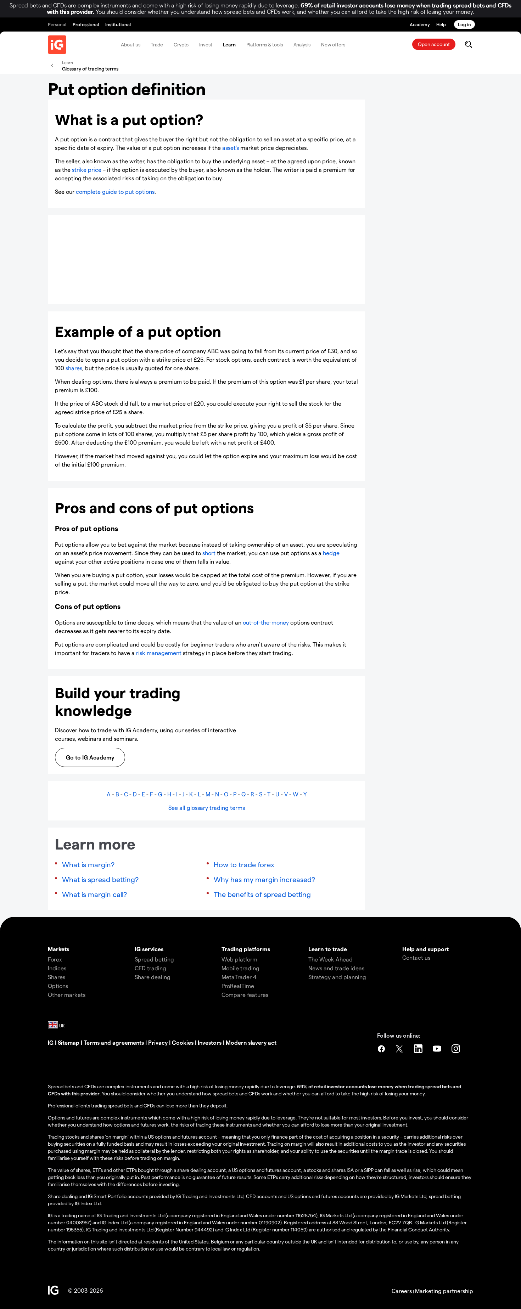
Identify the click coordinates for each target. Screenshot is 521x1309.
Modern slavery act (251, 1042)
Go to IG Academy (90, 757)
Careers (402, 1290)
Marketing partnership (444, 1290)
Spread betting (154, 959)
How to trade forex (244, 864)
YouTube (437, 1048)
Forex (55, 959)
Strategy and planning (337, 977)
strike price (86, 169)
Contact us (416, 957)
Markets (58, 949)
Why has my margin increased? (264, 879)
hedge (331, 552)
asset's (230, 147)
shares (74, 368)
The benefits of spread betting (262, 894)
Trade (157, 44)
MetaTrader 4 (239, 977)
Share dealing (152, 977)
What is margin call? (94, 894)
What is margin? (88, 864)
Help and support (425, 949)
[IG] (57, 44)
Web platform (239, 959)
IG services (149, 949)
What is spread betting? (100, 879)
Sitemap (68, 1042)
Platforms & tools (264, 44)
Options (58, 985)
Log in (464, 24)
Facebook (381, 1048)
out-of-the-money (266, 622)
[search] (468, 44)
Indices (57, 968)
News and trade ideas (336, 968)
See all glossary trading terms (206, 807)
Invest (205, 44)
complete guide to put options (115, 191)
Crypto (181, 44)
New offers (333, 44)
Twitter (400, 1048)
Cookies (183, 1042)
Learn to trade (327, 949)
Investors (210, 1042)
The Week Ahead (330, 959)
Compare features (245, 994)
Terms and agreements (114, 1042)
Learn (229, 44)
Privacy (158, 1042)
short (208, 552)
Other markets (66, 994)
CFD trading (150, 968)
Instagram (456, 1048)
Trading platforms (246, 949)
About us (130, 44)
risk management (158, 652)
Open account (434, 44)
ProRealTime (238, 985)
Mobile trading (240, 968)
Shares (56, 977)
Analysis (301, 44)
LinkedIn (419, 1048)
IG (51, 1042)
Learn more (81, 287)
